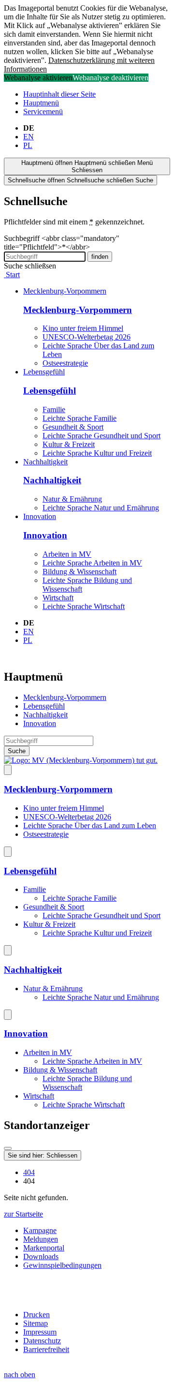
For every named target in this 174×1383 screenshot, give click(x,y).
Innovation (39, 516)
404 (29, 1172)
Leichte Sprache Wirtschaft (84, 606)
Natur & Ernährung (72, 499)
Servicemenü (43, 111)
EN (28, 137)
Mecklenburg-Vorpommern (64, 291)
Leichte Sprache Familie (79, 418)
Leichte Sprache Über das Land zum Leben (89, 825)
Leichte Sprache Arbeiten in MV (92, 563)
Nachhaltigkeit (45, 462)
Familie (54, 409)
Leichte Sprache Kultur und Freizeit (97, 453)
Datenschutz (42, 1341)
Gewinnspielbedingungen (62, 1265)
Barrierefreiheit (46, 1349)
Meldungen (40, 1239)
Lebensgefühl (44, 372)
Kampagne (40, 1230)
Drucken (36, 1314)
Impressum (40, 1332)
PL (27, 145)
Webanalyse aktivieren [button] (38, 78)
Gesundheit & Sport (73, 427)
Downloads (40, 1256)
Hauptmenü (41, 103)
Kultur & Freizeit (69, 444)
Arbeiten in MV (67, 554)
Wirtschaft (58, 598)
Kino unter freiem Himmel (83, 328)
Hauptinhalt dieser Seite (59, 94)
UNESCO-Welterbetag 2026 (86, 337)
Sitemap (35, 1323)
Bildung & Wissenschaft (79, 571)
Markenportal (43, 1248)
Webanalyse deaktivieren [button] (110, 78)
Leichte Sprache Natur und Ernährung (101, 508)
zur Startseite (23, 1214)
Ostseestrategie (65, 363)
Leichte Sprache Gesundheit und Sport (101, 435)
